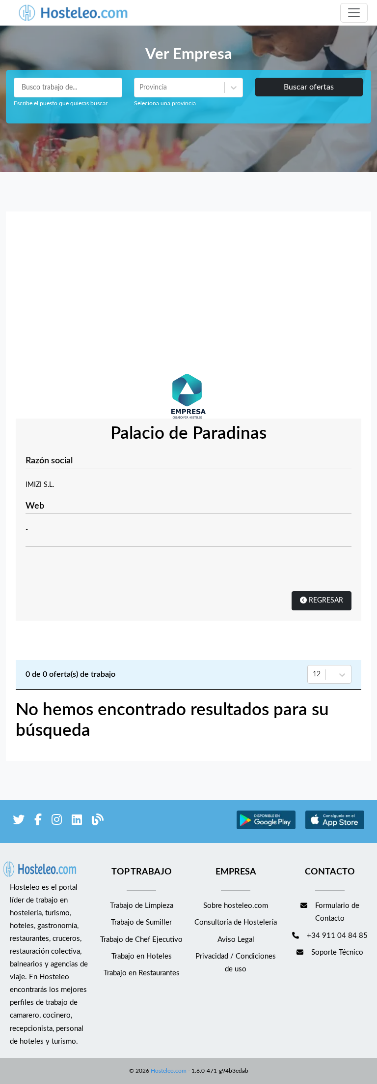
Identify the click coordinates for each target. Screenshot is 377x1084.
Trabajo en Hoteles (141, 956)
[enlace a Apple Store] (334, 828)
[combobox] (140, 87)
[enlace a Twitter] (18, 821)
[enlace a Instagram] (57, 821)
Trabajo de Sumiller (141, 922)
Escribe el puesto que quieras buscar (61, 103)
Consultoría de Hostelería (235, 922)
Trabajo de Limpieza (141, 905)
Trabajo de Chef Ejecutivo (141, 939)
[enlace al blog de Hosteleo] (97, 821)
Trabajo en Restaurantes (142, 973)
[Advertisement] (188, 295)
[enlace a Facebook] (38, 821)
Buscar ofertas (309, 87)
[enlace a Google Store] (266, 828)
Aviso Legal (235, 939)
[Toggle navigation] (354, 13)
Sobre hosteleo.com (235, 905)
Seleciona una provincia (165, 103)
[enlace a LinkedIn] (77, 821)
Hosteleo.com (169, 1071)
